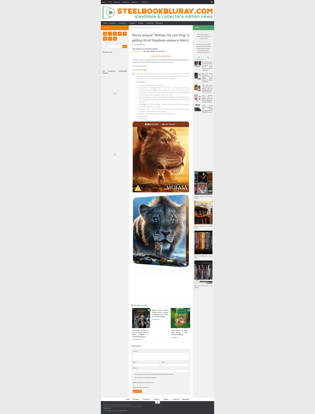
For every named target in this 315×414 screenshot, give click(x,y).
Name (135, 362)
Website (135, 368)
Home (104, 2)
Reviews (132, 23)
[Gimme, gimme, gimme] (140, 51)
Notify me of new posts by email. (141, 387)
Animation (144, 27)
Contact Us (125, 2)
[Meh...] (133, 51)
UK (161, 27)
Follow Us (134, 2)
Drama (156, 27)
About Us (117, 2)
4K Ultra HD (136, 27)
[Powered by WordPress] (109, 410)
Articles (140, 23)
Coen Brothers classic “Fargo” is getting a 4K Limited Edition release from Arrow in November (207, 99)
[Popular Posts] (207, 57)
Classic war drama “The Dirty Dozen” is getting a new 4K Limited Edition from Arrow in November (207, 88)
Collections (122, 23)
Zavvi (140, 70)
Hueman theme (123, 410)
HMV (145, 70)
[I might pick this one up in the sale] (135, 51)
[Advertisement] (160, 287)
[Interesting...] (137, 51)
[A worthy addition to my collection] (139, 51)
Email (163, 362)
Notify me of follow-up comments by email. (143, 382)
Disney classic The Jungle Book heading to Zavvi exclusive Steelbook (179, 332)
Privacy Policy (107, 408)
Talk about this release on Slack (161, 56)
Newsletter (159, 23)
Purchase (112, 23)
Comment (135, 351)
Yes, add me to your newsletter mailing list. (145, 377)
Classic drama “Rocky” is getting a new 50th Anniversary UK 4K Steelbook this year (207, 109)
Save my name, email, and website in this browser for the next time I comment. (154, 374)
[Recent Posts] (198, 57)
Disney (151, 27)
